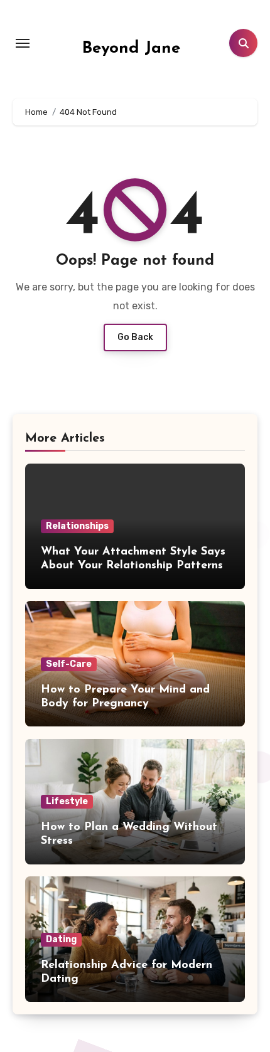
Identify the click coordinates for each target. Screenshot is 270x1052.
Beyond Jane (131, 48)
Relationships (77, 526)
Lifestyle (67, 801)
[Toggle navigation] (23, 43)
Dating (61, 939)
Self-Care (69, 664)
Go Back (135, 337)
